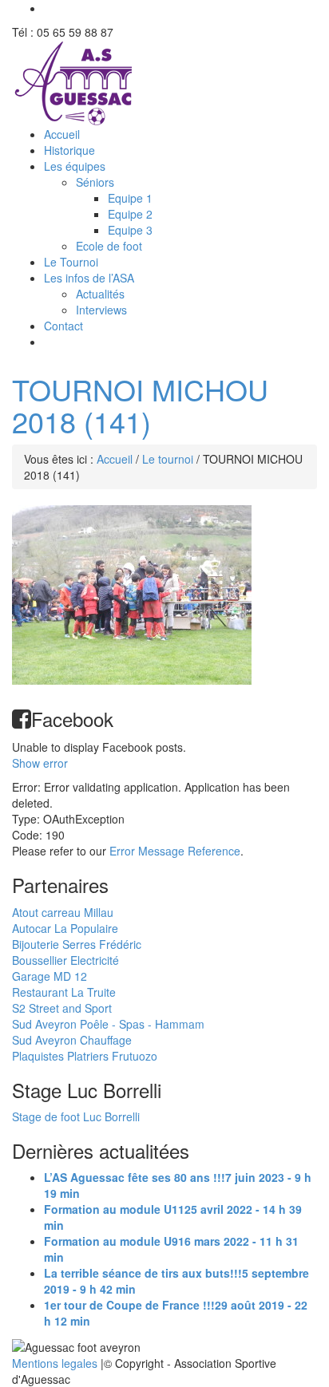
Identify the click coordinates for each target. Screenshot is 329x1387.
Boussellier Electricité (65, 960)
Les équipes (74, 166)
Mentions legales (56, 1363)
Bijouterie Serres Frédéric (76, 944)
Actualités (100, 294)
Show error (40, 763)
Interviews (101, 310)
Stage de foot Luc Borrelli (76, 1116)
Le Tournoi (71, 262)
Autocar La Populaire (65, 928)
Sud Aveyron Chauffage (72, 1040)
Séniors (95, 182)
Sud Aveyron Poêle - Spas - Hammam (108, 1024)
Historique (69, 150)
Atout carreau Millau (62, 912)
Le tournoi (167, 459)
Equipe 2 (130, 214)
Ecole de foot (109, 246)
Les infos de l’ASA (89, 278)
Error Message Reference (174, 851)
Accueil (62, 134)
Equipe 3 (130, 230)
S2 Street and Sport (62, 1008)
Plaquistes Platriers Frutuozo (84, 1056)
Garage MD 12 (49, 976)
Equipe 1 (130, 198)
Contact (63, 326)
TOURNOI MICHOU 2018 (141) (140, 405)
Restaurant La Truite (64, 992)
